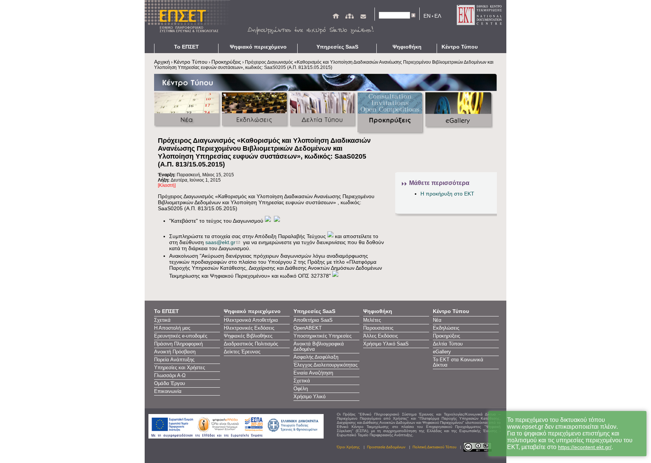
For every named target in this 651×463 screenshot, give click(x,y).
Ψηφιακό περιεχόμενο (258, 47)
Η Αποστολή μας (172, 328)
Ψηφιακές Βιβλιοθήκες (248, 336)
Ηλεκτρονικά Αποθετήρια (251, 320)
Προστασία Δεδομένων (386, 447)
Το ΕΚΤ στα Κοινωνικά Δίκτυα (458, 362)
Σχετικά (162, 320)
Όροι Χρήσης (348, 447)
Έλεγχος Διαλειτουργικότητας (325, 365)
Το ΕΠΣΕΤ (186, 47)
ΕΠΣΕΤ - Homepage (190, 22)
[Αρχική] (336, 18)
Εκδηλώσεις (446, 328)
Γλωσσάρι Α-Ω (170, 375)
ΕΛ (437, 16)
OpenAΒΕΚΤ (307, 328)
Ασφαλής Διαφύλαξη (315, 357)
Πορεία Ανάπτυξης (174, 359)
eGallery (442, 352)
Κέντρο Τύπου (460, 47)
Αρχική (162, 62)
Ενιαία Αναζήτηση (313, 373)
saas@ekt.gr (220, 242)
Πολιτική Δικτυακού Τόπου (434, 447)
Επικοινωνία (168, 391)
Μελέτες (372, 320)
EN (427, 16)
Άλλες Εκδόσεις (380, 336)
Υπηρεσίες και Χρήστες (179, 367)
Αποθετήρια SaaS (313, 320)
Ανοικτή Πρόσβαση (175, 352)
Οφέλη (300, 388)
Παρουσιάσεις (378, 328)
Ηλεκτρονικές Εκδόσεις (249, 328)
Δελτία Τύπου (448, 344)
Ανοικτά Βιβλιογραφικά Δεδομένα (318, 346)
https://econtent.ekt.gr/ (584, 447)
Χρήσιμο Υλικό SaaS (386, 344)
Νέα (437, 320)
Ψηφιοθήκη (407, 47)
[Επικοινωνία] (363, 18)
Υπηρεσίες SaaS (337, 47)
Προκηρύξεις (226, 62)
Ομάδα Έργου (169, 383)
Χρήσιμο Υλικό (309, 396)
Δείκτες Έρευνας (242, 352)
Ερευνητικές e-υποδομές (180, 336)
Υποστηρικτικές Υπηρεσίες (322, 336)
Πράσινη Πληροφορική (178, 344)
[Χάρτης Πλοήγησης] (349, 18)
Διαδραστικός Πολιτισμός (251, 344)
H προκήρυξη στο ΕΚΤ (447, 194)
